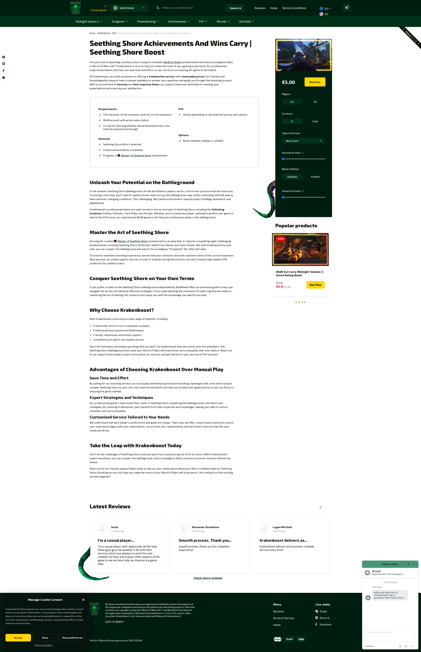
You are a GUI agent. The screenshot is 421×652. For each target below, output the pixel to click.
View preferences (72, 637)
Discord (324, 617)
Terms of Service (283, 618)
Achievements (177, 21)
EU (326, 8)
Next (328, 507)
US (326, 14)
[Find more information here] (390, 605)
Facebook (325, 624)
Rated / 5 (411, 36)
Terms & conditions (44, 645)
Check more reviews (208, 578)
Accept (18, 637)
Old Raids (245, 21)
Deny (45, 637)
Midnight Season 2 (87, 21)
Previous (320, 507)
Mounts (221, 21)
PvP (201, 21)
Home (273, 8)
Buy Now (315, 81)
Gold (315, 121)
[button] (83, 599)
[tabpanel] (300, 264)
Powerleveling (146, 21)
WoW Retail (104, 33)
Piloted (315, 176)
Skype (323, 611)
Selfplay (292, 176)
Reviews (260, 8)
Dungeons (118, 21)
